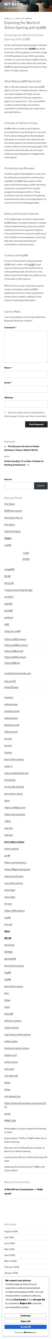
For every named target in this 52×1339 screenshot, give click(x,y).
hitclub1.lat (9, 780)
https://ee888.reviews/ (16, 645)
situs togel (9, 890)
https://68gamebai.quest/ (17, 869)
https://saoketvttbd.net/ (16, 773)
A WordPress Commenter (19, 1189)
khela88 (8, 610)
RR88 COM (10, 1120)
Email (8, 382)
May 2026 (9, 1249)
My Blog (13, 4)
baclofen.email (11, 711)
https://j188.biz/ (12, 663)
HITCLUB (9, 583)
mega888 (9, 569)
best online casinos (14, 759)
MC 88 (7, 938)
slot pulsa (9, 1069)
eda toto (8, 828)
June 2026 (9, 1243)
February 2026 (11, 1267)
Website (8, 397)
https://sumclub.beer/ (15, 862)
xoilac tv (8, 766)
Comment (10, 327)
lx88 (6, 624)
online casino (11, 1062)
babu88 (8, 603)
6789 (26, 553)
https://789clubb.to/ (14, 910)
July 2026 (9, 1237)
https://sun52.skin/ (14, 876)
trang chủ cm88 (12, 631)
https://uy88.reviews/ (15, 639)
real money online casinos (17, 1034)
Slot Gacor (9, 504)
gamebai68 (10, 958)
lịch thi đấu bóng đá (14, 786)
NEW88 (8, 952)
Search (8, 479)
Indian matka (10, 1041)
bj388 (31, 264)
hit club (8, 903)
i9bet (7, 931)
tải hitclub (9, 945)
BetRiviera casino (13, 510)
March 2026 (10, 1261)
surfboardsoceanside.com (17, 673)
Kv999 (26, 559)
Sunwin (8, 738)
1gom (7, 800)
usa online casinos (13, 883)
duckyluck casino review (16, 1048)
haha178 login (11, 687)
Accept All (25, 1327)
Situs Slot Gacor (12, 531)
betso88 (8, 1013)
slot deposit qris (12, 1096)
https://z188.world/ (13, 651)
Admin (28, 19)
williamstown (11, 704)
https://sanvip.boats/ (14, 814)
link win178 (10, 681)
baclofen (8, 697)
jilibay (7, 1000)
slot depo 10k (11, 1075)
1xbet (7, 1007)
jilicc (6, 993)
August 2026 (11, 1231)
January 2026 (11, 1273)
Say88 (7, 972)
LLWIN (7, 545)
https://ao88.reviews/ (15, 657)
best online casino (13, 793)
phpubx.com (10, 1055)
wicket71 (8, 596)
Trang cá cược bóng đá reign (18, 590)
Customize (26, 1315)
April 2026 (9, 1255)
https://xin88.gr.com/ (15, 807)
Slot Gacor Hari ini (13, 517)
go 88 (7, 855)
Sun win (8, 924)
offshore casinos (13, 1020)
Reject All (25, 1321)
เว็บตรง (7, 538)
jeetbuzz (8, 617)
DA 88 (7, 576)
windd (7, 1113)
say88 (7, 917)
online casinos (11, 848)
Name (8, 367)
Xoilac (7, 1082)
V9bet (7, 821)
